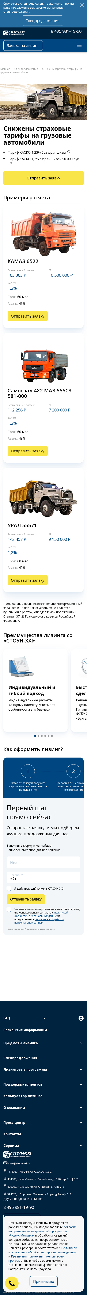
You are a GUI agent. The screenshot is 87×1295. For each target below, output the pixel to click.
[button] (35, 736)
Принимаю (43, 1281)
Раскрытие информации (25, 1030)
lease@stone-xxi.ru (18, 1163)
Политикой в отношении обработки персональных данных (42, 1250)
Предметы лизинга (20, 1043)
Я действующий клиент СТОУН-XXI (39, 888)
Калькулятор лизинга (22, 1096)
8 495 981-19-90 (66, 31)
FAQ (6, 1018)
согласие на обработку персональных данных (39, 920)
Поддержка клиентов (22, 1084)
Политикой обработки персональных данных (41, 914)
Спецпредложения (43, 20)
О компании (14, 1107)
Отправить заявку (43, 177)
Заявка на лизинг (23, 45)
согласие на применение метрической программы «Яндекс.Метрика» (42, 1231)
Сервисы (11, 1145)
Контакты (12, 1134)
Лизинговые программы (25, 1069)
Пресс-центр (14, 1122)
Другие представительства (22, 1199)
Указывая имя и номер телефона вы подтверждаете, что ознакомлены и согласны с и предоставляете (47, 916)
